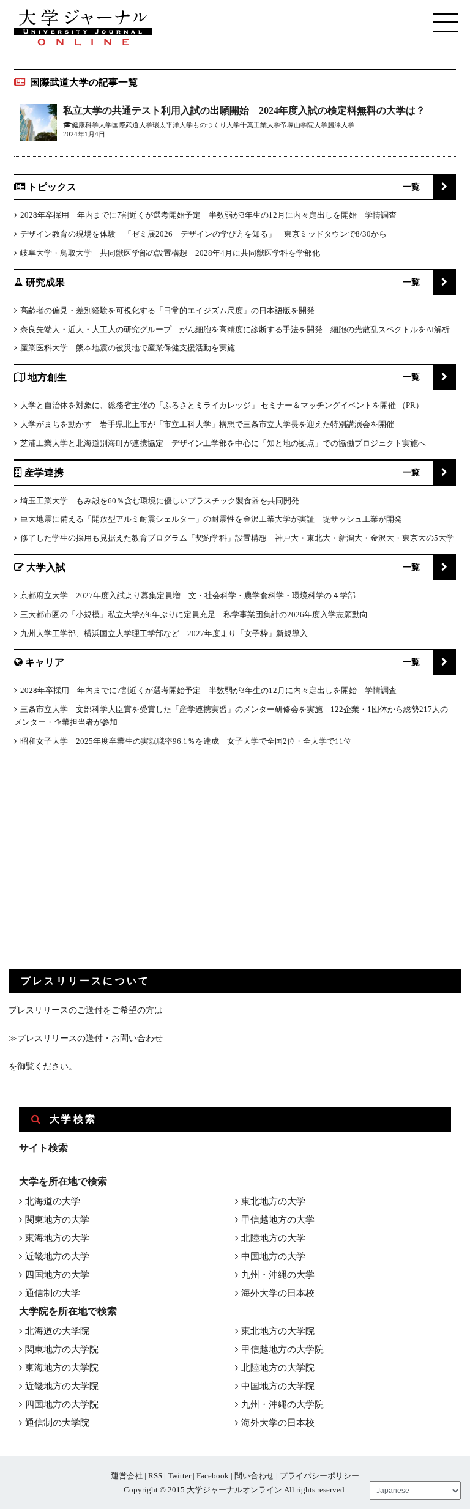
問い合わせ (254, 1475)
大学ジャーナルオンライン (234, 1489)
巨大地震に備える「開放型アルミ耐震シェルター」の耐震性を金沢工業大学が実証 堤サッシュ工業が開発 (211, 519)
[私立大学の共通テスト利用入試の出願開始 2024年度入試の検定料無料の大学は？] (38, 124)
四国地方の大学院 (62, 1404)
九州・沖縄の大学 (278, 1275)
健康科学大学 (92, 124)
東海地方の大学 (57, 1238)
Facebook (212, 1475)
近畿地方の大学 (57, 1256)
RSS (155, 1475)
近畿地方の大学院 (62, 1386)
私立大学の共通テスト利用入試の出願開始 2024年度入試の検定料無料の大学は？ (244, 110)
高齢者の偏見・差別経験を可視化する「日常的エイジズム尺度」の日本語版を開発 (167, 310)
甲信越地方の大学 (278, 1220)
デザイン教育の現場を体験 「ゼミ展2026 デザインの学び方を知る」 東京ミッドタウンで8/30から (203, 234)
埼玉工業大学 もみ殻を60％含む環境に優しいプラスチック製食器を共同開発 (159, 500)
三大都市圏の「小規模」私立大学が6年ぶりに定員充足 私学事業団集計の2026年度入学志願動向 (194, 614)
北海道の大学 (52, 1201)
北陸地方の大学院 (278, 1368)
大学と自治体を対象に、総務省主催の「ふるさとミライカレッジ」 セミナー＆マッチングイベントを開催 (208, 405)
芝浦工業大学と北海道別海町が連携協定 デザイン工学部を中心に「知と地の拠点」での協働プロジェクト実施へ (223, 443)
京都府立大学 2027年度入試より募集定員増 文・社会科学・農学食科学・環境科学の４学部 (188, 595)
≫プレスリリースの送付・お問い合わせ (86, 1038)
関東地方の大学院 (62, 1349)
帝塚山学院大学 (303, 124)
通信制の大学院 (57, 1423)
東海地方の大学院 (62, 1368)
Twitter (179, 1475)
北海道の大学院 (57, 1331)
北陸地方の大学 (273, 1238)
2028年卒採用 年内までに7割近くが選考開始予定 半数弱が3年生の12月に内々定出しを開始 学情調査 (208, 215)
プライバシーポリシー (319, 1475)
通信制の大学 (52, 1293)
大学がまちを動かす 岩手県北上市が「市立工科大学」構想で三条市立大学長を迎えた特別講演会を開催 (207, 424)
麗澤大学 (340, 124)
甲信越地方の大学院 (282, 1349)
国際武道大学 (132, 124)
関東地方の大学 (57, 1220)
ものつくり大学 (216, 124)
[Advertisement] (100, 868)
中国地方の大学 (273, 1256)
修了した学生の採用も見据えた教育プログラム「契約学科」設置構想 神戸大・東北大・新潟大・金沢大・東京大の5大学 (237, 538)
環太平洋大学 (172, 124)
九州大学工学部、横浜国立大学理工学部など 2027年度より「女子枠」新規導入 (164, 633)
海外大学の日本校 (278, 1293)
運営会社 (127, 1475)
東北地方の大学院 (278, 1331)
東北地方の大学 (273, 1201)
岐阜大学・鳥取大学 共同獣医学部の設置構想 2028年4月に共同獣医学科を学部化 (170, 253)
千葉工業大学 (260, 124)
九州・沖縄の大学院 (282, 1404)
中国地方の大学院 (278, 1386)
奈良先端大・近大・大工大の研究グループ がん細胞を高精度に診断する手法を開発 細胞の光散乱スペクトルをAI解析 (235, 329)
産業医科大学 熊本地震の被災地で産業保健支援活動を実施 (127, 347)
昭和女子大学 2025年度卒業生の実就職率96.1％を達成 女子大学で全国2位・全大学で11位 (185, 741)
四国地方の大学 (57, 1275)
